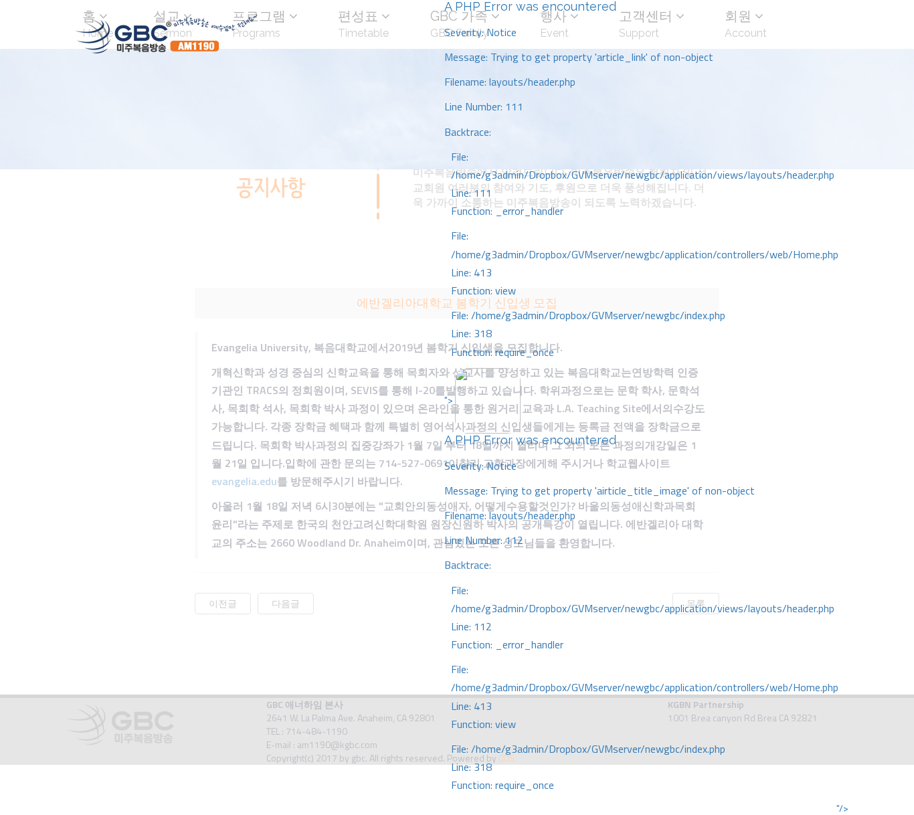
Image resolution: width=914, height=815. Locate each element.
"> (641, 592)
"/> (842, 808)
